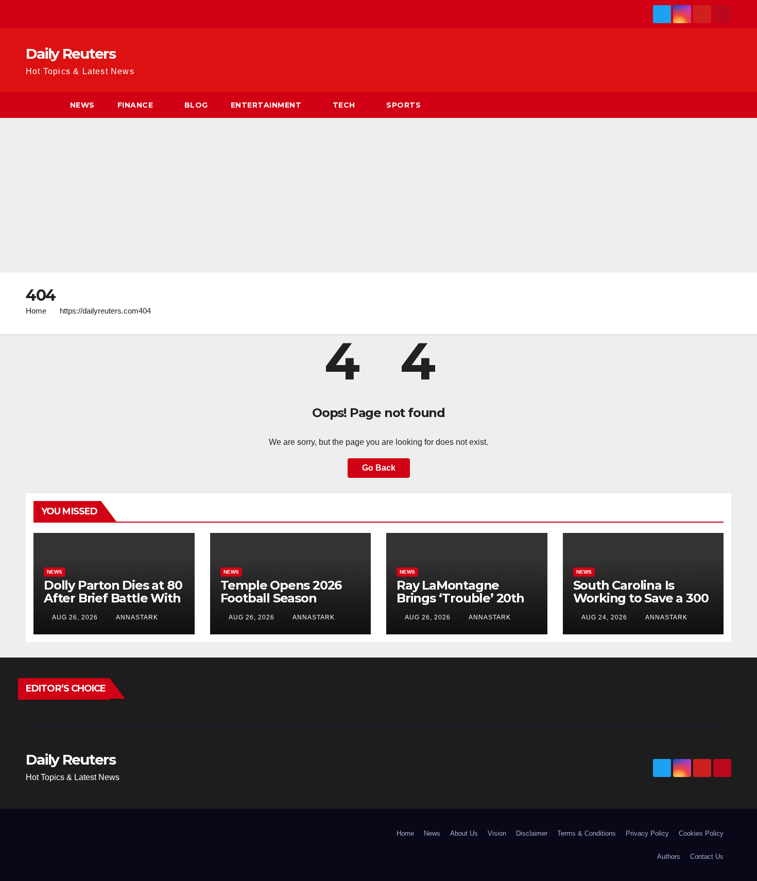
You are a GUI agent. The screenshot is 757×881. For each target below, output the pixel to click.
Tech (344, 105)
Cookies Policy (701, 833)
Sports (403, 105)
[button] (724, 104)
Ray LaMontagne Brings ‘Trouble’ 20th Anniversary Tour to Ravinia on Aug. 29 (460, 604)
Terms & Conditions (586, 833)
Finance (135, 105)
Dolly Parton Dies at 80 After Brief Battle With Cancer (113, 598)
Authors (668, 856)
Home (36, 310)
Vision (497, 833)
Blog (196, 105)
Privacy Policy (647, 833)
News (82, 105)
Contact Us (707, 856)
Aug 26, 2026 (75, 617)
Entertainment (266, 105)
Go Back (378, 467)
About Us (464, 833)
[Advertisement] (378, 195)
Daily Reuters (70, 53)
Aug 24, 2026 (604, 617)
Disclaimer (531, 833)
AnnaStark (136, 617)
